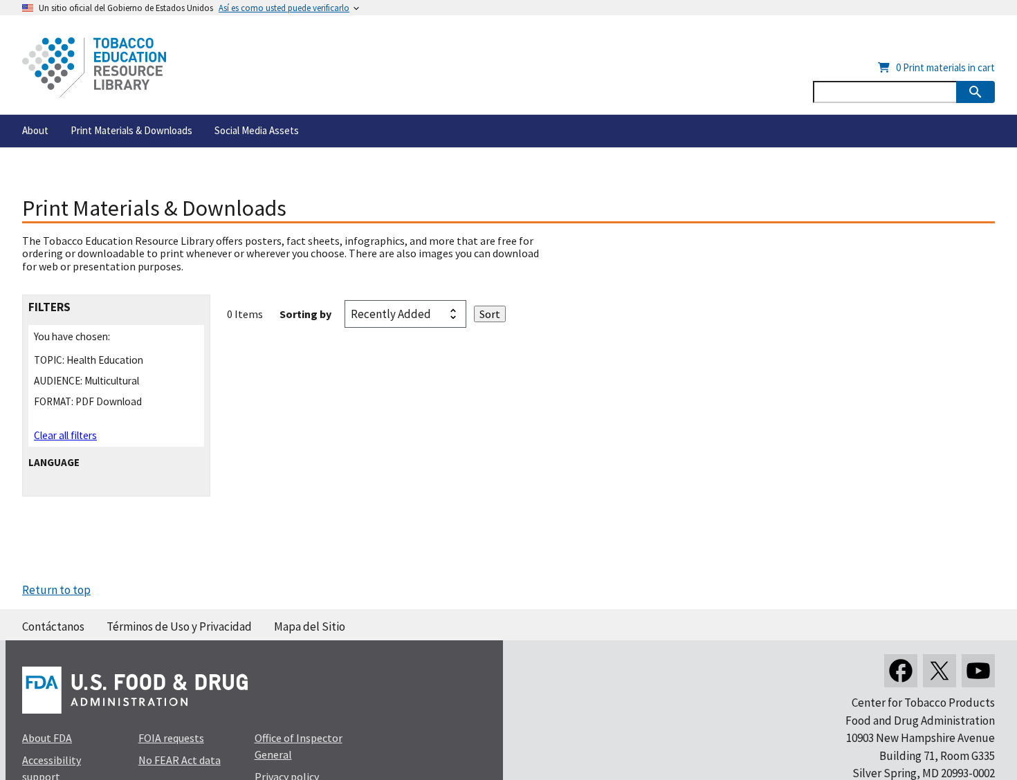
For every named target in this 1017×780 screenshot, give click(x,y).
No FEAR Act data (179, 760)
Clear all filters (65, 435)
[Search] (975, 92)
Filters (49, 307)
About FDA (47, 738)
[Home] (94, 67)
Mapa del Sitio (309, 626)
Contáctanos (53, 626)
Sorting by (305, 314)
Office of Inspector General (298, 746)
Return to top (56, 589)
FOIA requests (171, 738)
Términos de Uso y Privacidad (179, 626)
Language (54, 462)
